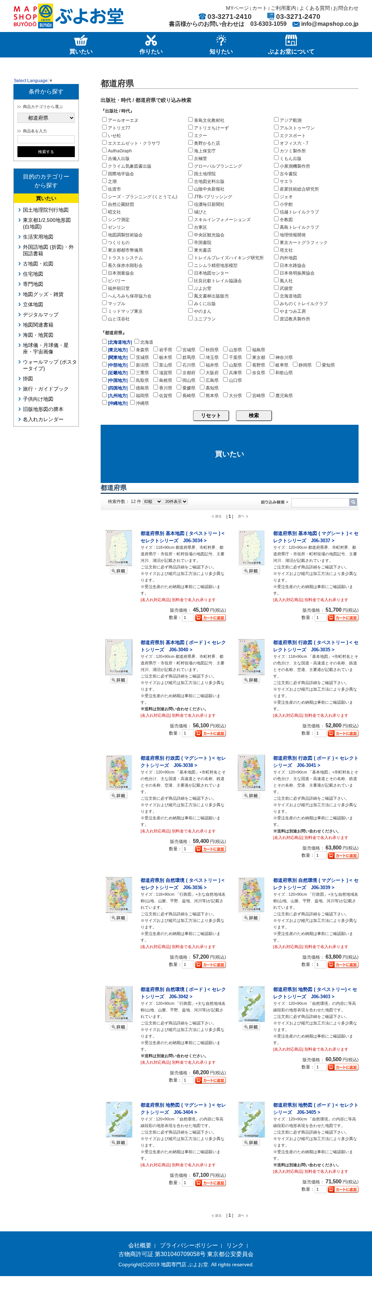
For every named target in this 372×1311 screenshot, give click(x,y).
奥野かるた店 (207, 143)
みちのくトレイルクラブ (304, 303)
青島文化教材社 (209, 120)
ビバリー (116, 280)
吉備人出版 (119, 158)
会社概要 (139, 1245)
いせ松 (114, 135)
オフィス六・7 (294, 143)
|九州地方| (118, 395)
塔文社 (286, 250)
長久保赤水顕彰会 (125, 265)
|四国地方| (118, 388)
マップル (116, 303)
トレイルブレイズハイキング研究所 (229, 257)
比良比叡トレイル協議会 (218, 280)
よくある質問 (314, 8)
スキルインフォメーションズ (222, 219)
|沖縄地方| (118, 403)
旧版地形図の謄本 (43, 409)
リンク (235, 1245)
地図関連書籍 (38, 325)
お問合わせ (346, 8)
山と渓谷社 (119, 318)
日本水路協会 (293, 265)
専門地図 (33, 284)
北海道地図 (291, 296)
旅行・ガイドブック (46, 389)
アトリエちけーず (211, 128)
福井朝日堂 (119, 288)
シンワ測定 (119, 219)
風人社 (286, 280)
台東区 (200, 227)
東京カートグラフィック (304, 242)
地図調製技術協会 (125, 234)
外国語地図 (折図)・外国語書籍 (48, 250)
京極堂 (200, 158)
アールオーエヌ (123, 120)
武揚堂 (286, 288)
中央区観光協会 (209, 234)
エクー (200, 135)
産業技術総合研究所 (299, 189)
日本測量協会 (121, 273)
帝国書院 (202, 242)
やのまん (202, 311)
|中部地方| (118, 365)
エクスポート (293, 135)
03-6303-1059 (268, 24)
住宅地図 (33, 274)
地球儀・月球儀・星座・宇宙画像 (46, 348)
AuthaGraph (120, 150)
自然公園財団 (121, 204)
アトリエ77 (119, 128)
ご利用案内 (283, 8)
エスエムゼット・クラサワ (134, 143)
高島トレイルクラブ (299, 227)
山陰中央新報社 (209, 189)
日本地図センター (211, 273)
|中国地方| (118, 380)
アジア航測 (291, 120)
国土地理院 (205, 173)
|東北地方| (118, 349)
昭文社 (114, 212)
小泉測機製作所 (295, 166)
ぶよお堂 (202, 288)
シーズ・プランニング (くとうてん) (142, 196)
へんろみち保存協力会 (129, 296)
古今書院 (288, 173)
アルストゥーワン (297, 128)
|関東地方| (118, 357)
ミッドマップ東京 (125, 311)
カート (259, 8)
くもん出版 (291, 158)
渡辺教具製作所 (295, 318)
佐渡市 (114, 189)
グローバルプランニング (218, 166)
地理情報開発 (293, 234)
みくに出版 (205, 303)
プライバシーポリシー (189, 1245)
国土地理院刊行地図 (46, 210)
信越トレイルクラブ (299, 212)
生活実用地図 (38, 237)
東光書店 (202, 250)
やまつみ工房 (293, 311)
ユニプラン (205, 318)
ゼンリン (116, 227)
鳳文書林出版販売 (211, 296)
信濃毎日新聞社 (209, 204)
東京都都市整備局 (125, 250)
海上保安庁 (205, 150)
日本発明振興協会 (297, 273)
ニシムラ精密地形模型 (216, 265)
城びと (200, 212)
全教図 (286, 219)
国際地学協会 (121, 173)
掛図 (28, 378)
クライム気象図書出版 (129, 166)
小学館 (286, 204)
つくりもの (119, 242)
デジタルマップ (40, 314)
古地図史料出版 (209, 181)
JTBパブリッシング (213, 196)
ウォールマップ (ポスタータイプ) (50, 365)
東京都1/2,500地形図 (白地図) (47, 223)
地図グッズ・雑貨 (43, 294)
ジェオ (286, 196)
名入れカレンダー (43, 419)
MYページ (237, 8)
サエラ (286, 181)
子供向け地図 (38, 399)
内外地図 (288, 257)
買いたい (46, 198)
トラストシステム (125, 257)
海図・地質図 (38, 335)
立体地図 (33, 304)
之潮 (112, 181)
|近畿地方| (118, 372)
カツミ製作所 (293, 150)
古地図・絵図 (38, 264)
